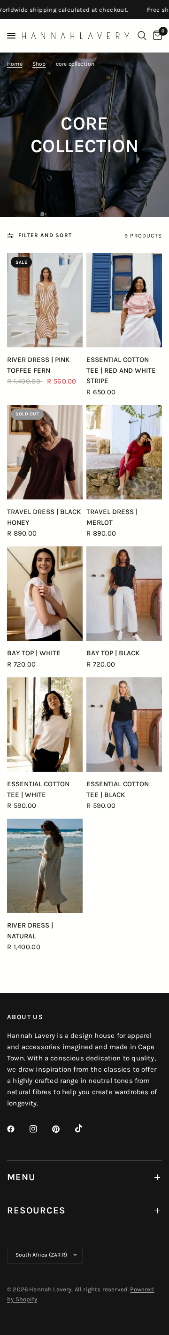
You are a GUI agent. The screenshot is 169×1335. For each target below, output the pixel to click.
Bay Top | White (34, 653)
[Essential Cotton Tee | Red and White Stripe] (124, 300)
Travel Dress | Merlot (112, 517)
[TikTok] (85, 1128)
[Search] (142, 35)
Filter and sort (45, 235)
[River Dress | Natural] (45, 866)
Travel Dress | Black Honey (44, 517)
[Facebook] (17, 1129)
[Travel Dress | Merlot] (124, 452)
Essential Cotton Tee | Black (117, 789)
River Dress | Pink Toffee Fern (38, 365)
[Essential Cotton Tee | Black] (124, 724)
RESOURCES (36, 1210)
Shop (39, 64)
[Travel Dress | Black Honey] (45, 452)
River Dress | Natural (30, 930)
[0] (156, 35)
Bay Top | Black (112, 653)
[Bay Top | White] (45, 593)
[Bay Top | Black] (124, 593)
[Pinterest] (62, 1129)
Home (15, 64)
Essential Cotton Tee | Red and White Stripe (121, 370)
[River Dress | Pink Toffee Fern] (45, 300)
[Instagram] (40, 1129)
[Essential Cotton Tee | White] (45, 724)
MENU (21, 1177)
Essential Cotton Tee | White (38, 789)
